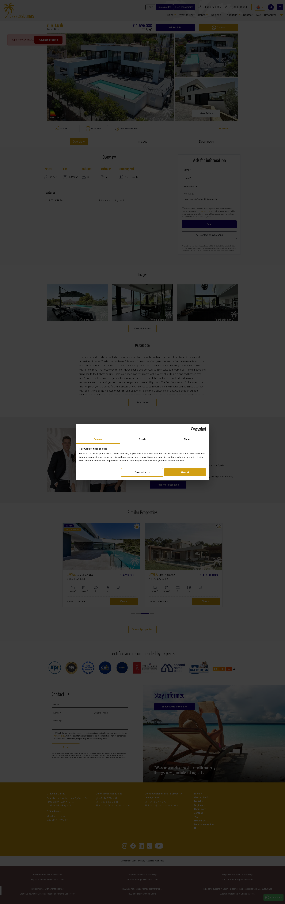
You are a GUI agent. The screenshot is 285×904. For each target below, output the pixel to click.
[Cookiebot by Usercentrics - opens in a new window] (193, 429)
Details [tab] (142, 439)
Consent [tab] (98, 439)
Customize (140, 472)
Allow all (184, 472)
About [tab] (187, 439)
